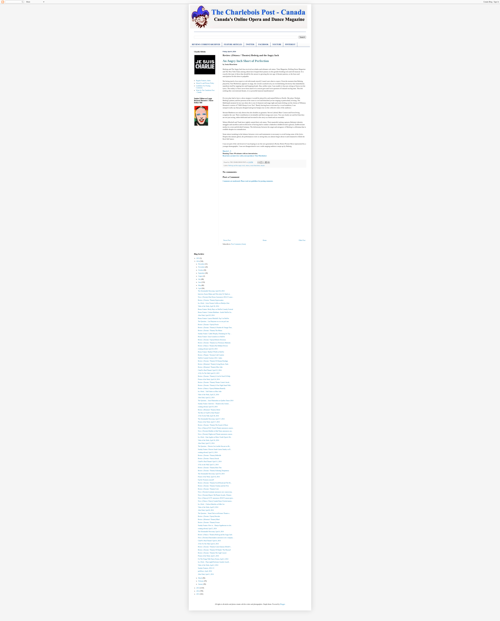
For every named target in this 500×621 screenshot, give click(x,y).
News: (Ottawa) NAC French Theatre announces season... (216, 428)
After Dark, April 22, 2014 (206, 398)
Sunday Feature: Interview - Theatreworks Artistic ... (214, 404)
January (200, 584)
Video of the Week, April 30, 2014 (208, 306)
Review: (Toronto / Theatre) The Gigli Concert (212, 553)
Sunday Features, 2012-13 (206, 568)
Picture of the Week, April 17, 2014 (209, 422)
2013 (198, 588)
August (200, 276)
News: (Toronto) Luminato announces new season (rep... (215, 492)
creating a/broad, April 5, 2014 (207, 528)
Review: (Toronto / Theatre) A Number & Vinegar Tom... (215, 327)
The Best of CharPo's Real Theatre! (209, 413)
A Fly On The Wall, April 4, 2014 (208, 544)
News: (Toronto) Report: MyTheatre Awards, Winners (214, 495)
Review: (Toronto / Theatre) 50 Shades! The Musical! (214, 550)
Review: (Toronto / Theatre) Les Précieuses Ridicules (214, 343)
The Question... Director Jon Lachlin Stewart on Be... (214, 446)
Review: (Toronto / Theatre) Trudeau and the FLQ (213, 486)
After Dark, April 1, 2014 (206, 574)
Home (265, 240)
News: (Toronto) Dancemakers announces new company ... (216, 538)
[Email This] (258, 162)
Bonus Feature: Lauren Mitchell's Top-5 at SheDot (213, 318)
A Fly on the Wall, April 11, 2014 (208, 465)
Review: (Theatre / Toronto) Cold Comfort (211, 355)
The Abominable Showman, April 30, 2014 (211, 291)
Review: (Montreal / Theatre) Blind (209, 519)
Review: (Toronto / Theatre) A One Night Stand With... (215, 385)
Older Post (302, 240)
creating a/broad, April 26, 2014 (207, 349)
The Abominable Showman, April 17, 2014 (211, 419)
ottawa (247, 165)
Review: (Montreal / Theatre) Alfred (209, 410)
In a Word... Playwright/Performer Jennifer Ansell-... (214, 562)
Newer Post (227, 240)
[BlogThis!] (261, 162)
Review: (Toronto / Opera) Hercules (209, 516)
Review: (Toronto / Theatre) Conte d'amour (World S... (215, 547)
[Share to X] (263, 162)
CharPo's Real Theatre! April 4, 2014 (209, 541)
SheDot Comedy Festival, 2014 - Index (210, 358)
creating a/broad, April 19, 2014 (207, 407)
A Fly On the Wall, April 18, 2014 (208, 416)
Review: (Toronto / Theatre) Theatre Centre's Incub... (214, 382)
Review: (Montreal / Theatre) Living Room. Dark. (213, 364)
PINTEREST (290, 44)
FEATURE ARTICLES (233, 44)
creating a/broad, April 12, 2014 (207, 452)
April (200, 288)
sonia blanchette (255, 165)
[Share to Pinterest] (268, 162)
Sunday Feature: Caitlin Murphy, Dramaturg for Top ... (215, 334)
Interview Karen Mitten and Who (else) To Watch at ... (214, 294)
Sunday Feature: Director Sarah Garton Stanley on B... (215, 449)
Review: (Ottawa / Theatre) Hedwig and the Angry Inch (215, 535)
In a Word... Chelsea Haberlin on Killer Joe (211, 504)
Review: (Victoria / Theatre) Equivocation (210, 300)
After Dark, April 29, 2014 (206, 315)
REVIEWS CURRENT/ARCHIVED (206, 44)
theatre (263, 165)
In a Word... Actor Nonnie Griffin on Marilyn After (213, 303)
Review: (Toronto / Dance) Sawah (208, 458)
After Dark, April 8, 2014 (206, 510)
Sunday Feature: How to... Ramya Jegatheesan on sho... (215, 525)
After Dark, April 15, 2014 (206, 443)
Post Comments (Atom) (238, 244)
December (201, 264)
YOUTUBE (276, 44)
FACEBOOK (263, 44)
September (201, 273)
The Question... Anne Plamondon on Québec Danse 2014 (215, 401)
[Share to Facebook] (266, 162)
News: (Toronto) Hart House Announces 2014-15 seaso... (216, 297)
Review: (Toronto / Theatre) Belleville (209, 455)
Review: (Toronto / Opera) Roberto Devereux (212, 340)
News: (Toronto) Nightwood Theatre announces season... (215, 434)
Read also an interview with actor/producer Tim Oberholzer (245, 156)
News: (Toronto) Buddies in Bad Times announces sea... (215, 431)
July (199, 279)
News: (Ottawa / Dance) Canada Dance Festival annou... (215, 501)
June (199, 282)
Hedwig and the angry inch (236, 165)
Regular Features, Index (203, 80)
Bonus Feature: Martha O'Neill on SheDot (211, 352)
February (201, 581)
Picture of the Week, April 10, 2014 (209, 477)
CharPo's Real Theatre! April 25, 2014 (209, 370)
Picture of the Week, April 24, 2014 (209, 379)
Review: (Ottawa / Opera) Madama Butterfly (211, 388)
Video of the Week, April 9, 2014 (208, 507)
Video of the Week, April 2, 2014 (208, 565)
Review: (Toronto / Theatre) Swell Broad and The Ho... (215, 483)
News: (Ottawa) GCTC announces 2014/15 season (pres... (216, 498)
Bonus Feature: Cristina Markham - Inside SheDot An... (215, 312)
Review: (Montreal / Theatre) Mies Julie (210, 367)
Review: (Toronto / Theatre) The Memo (210, 330)
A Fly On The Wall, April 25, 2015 (208, 373)
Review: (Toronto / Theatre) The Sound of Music (213, 425)
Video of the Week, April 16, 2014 (208, 440)
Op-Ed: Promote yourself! (206, 480)
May (199, 285)
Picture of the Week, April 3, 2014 (208, 556)
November (201, 267)
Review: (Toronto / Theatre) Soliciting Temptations (213, 471)
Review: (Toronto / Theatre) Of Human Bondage (213, 361)
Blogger (282, 604)
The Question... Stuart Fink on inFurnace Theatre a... (214, 513)
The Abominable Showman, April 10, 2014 (211, 474)
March (200, 578)
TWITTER (250, 44)
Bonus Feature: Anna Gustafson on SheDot (211, 337)
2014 (198, 261)
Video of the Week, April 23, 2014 (208, 395)
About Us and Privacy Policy (205, 83)
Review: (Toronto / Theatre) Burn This (210, 468)
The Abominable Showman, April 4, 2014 (211, 531)
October (201, 270)
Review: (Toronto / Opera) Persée (208, 324)
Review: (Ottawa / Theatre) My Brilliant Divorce (213, 346)
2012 (198, 591)
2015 (198, 258)
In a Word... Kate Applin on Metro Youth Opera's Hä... (215, 437)
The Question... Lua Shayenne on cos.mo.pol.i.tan (213, 321)
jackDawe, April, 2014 (205, 571)
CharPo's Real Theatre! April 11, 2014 (209, 461)
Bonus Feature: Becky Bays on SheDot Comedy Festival (215, 309)
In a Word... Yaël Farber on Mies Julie (209, 391)
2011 (198, 594)
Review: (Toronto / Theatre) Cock (208, 489)
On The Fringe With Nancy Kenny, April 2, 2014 (213, 559)
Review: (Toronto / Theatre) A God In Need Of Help (214, 376)
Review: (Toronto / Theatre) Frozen (209, 522)
